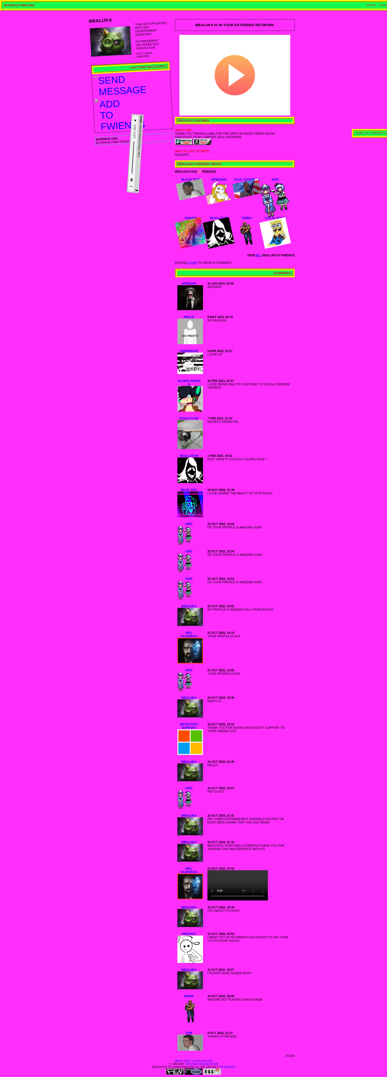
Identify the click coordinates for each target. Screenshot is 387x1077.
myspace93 (227, 1067)
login (192, 262)
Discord (207, 1060)
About (178, 1060)
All (258, 255)
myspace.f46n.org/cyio (115, 142)
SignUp (371, 5)
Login (383, 5)
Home (368, 146)
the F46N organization (201, 1064)
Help (187, 1060)
